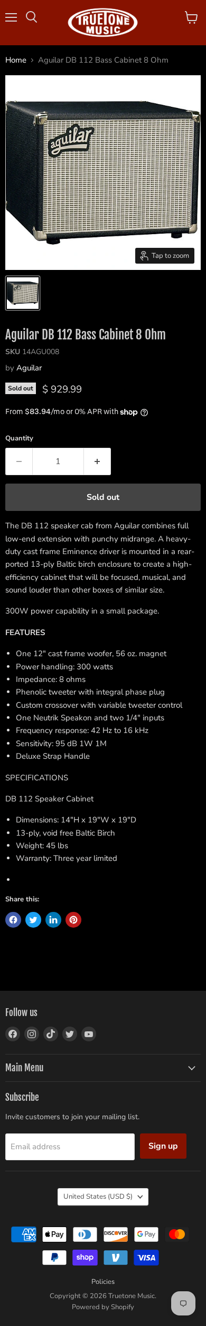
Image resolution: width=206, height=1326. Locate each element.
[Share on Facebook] (13, 920)
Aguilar (29, 368)
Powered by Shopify (103, 1307)
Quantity (19, 439)
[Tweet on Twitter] (33, 920)
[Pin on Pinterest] (73, 920)
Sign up (163, 1146)
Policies (103, 1282)
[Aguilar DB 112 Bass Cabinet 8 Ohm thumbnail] (23, 293)
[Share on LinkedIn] (53, 920)
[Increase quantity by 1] (97, 461)
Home (15, 60)
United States (98, 1196)
